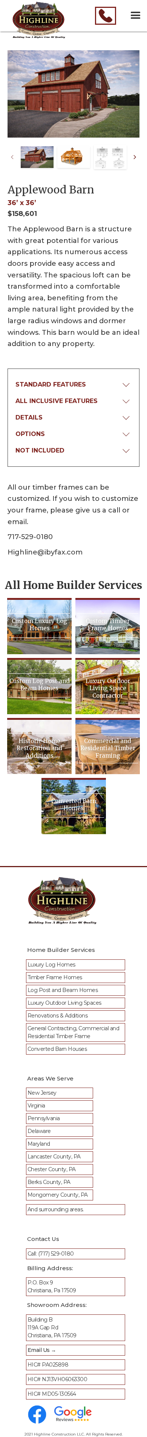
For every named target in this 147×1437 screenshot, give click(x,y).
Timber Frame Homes (55, 977)
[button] (135, 15)
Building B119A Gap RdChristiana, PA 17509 (52, 1327)
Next (135, 157)
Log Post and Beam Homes (63, 990)
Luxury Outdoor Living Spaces (64, 1002)
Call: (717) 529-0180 (51, 1253)
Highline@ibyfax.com (45, 552)
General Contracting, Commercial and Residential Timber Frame (73, 1032)
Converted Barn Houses (57, 1049)
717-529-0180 (30, 537)
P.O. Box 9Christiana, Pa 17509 (52, 1286)
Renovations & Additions (58, 1015)
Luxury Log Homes (51, 964)
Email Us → (42, 1350)
